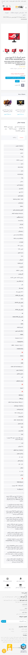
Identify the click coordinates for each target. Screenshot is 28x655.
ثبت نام (3, 621)
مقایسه (16, 85)
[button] (9, 6)
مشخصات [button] (21, 137)
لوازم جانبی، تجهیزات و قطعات (16, 68)
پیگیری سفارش (23, 1)
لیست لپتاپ (7, 9)
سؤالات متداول (17, 1)
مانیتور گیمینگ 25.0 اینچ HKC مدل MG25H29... (7, 110)
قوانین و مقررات (11, 1)
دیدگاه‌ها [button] (14, 137)
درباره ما (7, 1)
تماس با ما (3, 1)
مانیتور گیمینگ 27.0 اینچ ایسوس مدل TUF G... (20, 110)
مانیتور (24, 68)
